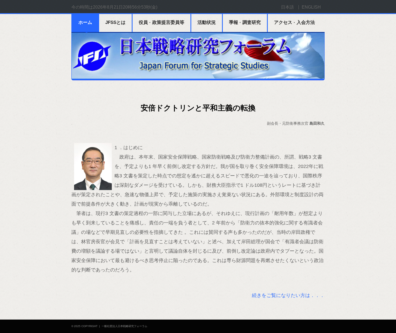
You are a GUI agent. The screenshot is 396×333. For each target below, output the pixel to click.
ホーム (85, 22)
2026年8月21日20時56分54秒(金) (125, 7)
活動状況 (206, 22)
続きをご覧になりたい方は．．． (288, 295)
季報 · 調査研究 (245, 22)
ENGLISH (311, 7)
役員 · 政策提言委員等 (161, 22)
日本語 (287, 7)
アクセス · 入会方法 (294, 22)
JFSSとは (115, 22)
